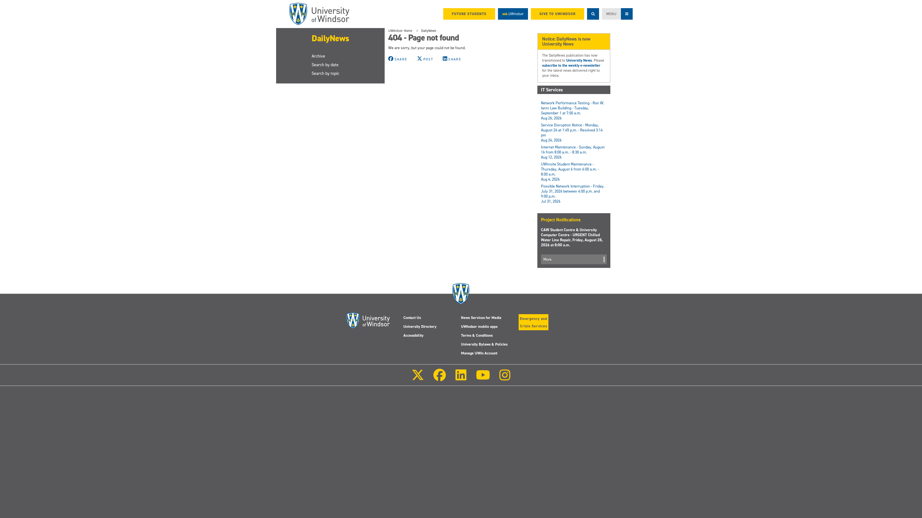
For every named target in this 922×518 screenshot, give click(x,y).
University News (579, 60)
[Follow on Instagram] (505, 378)
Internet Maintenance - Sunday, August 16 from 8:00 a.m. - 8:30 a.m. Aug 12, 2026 (573, 152)
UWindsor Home (400, 30)
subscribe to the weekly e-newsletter (571, 65)
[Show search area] (593, 14)
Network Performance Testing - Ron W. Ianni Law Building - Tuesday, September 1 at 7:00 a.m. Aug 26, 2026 (572, 110)
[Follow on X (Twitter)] (417, 378)
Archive (318, 56)
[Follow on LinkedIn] (461, 378)
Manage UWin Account (479, 353)
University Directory (420, 326)
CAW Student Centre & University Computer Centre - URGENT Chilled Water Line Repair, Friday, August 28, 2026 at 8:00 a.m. (572, 237)
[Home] (319, 14)
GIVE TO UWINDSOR (558, 14)
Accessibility (413, 335)
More (547, 259)
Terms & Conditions (477, 335)
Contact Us (412, 317)
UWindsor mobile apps (479, 326)
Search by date (325, 65)
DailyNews (330, 38)
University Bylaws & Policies (484, 344)
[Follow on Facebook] (439, 378)
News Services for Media (481, 317)
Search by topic (325, 73)
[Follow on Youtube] (483, 378)
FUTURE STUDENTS (469, 14)
